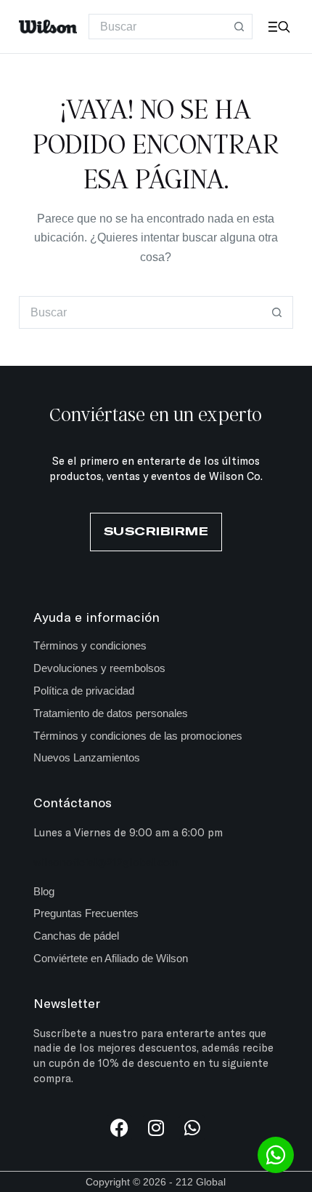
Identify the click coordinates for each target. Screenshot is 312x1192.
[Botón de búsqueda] (240, 26)
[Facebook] (119, 1127)
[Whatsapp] (192, 1127)
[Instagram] (155, 1127)
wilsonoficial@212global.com (105, 861)
